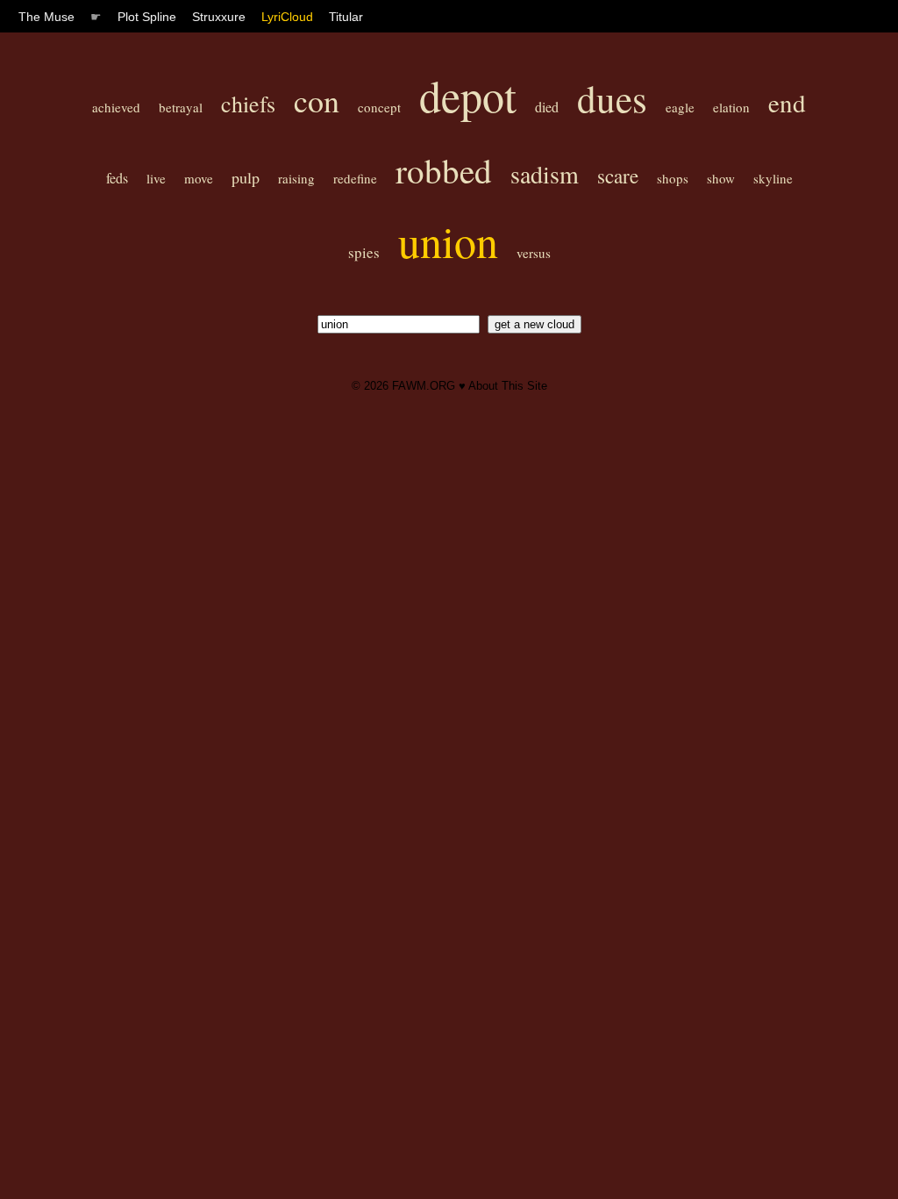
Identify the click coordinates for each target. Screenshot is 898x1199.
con (316, 100)
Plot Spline (147, 17)
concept (379, 107)
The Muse (46, 17)
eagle (680, 107)
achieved (116, 107)
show (721, 178)
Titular (346, 17)
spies (364, 252)
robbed (444, 170)
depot (468, 95)
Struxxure (219, 17)
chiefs (248, 103)
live (156, 178)
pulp (246, 177)
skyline (773, 178)
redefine (355, 178)
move (198, 178)
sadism (544, 173)
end (787, 102)
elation (731, 107)
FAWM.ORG (423, 385)
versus (534, 253)
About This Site (507, 385)
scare (617, 175)
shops (672, 178)
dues (612, 98)
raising (296, 178)
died (547, 106)
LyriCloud (287, 17)
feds (117, 178)
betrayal (181, 107)
